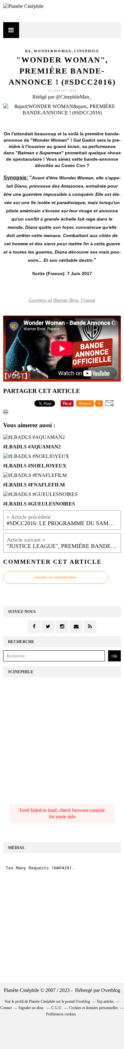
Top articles (105, 1001)
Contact (6, 1008)
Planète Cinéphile (42, 1001)
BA (28, 51)
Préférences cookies (61, 1014)
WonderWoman (53, 51)
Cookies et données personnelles (93, 1008)
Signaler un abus (31, 1008)
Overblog (110, 990)
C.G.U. (56, 1008)
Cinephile (86, 51)
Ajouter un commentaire (55, 577)
